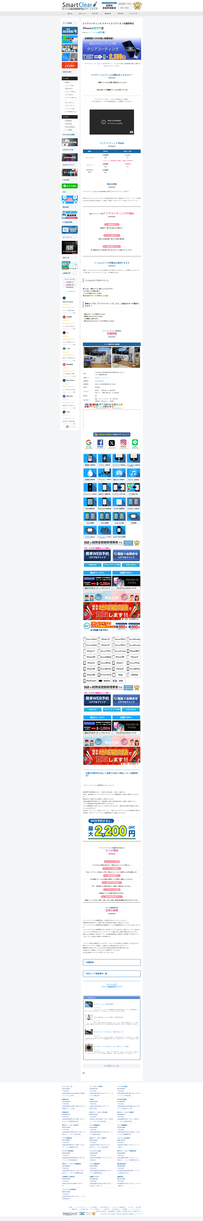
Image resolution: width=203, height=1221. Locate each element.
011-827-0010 (99, 381)
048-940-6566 (121, 1166)
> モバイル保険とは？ (95, 1209)
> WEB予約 (106, 1209)
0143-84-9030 (121, 1153)
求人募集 (118, 1211)
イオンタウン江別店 (95, 1151)
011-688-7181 (66, 1114)
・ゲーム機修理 (68, 130)
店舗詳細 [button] (90, 962)
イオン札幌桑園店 (122, 1125)
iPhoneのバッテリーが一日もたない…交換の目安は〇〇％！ (109, 1032)
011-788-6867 (66, 1166)
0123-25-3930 (94, 1101)
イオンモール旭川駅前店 (69, 1189)
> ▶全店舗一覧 (115, 1209)
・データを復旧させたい (70, 111)
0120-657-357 (94, 1088)
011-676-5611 (121, 1088)
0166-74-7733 (121, 1140)
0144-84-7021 (94, 1114)
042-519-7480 (121, 1179)
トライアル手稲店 (122, 1086)
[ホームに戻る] (101, 5)
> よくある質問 (92, 1207)
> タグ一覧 (129, 1207)
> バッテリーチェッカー (80, 1207)
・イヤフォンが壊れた (70, 91)
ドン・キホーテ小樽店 (96, 1086)
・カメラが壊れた (68, 94)
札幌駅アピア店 (94, 1176)
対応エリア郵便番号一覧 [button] (96, 973)
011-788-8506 (66, 1140)
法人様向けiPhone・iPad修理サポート (131, 1211)
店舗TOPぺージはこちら (102, 377)
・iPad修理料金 (68, 120)
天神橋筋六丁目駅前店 (68, 1176)
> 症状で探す (137, 1207)
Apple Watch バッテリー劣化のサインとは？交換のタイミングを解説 (111, 1046)
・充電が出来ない (68, 88)
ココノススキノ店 (67, 1086)
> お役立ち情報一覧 (103, 1207)
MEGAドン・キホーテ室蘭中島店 (126, 1151)
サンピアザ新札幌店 (68, 1151)
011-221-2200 (66, 1101)
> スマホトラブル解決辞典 (118, 1207)
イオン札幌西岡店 (95, 1163)
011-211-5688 (121, 1127)
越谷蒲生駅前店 (121, 1163)
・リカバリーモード (69, 105)
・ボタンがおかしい (69, 102)
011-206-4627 (94, 1127)
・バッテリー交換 (68, 85)
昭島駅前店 (120, 1176)
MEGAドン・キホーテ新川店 (70, 1125)
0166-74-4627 (94, 1140)
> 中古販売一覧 (83, 1209)
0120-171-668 (66, 1127)
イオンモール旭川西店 (123, 1138)
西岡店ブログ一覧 (113, 1066)
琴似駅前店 (65, 1112)
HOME (70, 1207)
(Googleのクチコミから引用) (68, 312)
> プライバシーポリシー (135, 1209)
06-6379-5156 (66, 1179)
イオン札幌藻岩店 (95, 1125)
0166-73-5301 (66, 1191)
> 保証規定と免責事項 (100, 1211)
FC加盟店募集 (111, 1211)
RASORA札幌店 (122, 1099)
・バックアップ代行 (69, 108)
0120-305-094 (66, 1153)
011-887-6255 (94, 1153)
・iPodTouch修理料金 (69, 127)
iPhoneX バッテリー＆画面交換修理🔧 (104, 1004)
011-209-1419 (94, 1179)
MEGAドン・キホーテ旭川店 (98, 1138)
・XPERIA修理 (68, 123)
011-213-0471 (66, 1088)
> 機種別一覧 (73, 1209)
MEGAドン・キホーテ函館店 (125, 1112)
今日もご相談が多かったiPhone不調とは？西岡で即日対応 (108, 1017)
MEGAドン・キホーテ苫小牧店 (98, 1112)
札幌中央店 (65, 1099)
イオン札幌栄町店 (67, 1138)
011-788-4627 (121, 1101)
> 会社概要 (124, 1209)
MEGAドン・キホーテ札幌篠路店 (71, 1163)
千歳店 (91, 1099)
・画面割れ (67, 82)
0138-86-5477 (121, 1114)
